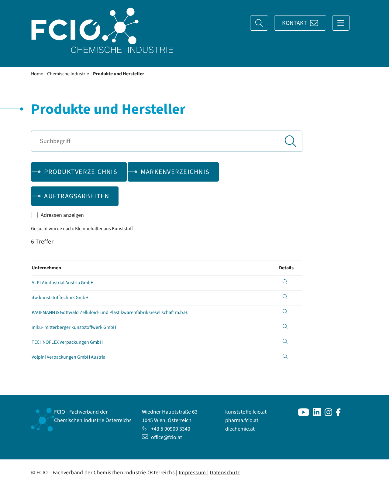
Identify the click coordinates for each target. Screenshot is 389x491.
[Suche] (259, 23)
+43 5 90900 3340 (170, 429)
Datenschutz (225, 472)
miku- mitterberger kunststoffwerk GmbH (74, 327)
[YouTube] (303, 414)
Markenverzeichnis (175, 172)
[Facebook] (338, 414)
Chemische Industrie (68, 73)
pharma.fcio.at (241, 420)
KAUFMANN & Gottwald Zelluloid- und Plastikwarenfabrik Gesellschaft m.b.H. (110, 312)
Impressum (193, 472)
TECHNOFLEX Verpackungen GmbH (67, 342)
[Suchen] (290, 141)
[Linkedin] (317, 414)
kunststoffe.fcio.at (246, 412)
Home (37, 73)
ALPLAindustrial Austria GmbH (63, 282)
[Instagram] (328, 414)
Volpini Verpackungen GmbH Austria (68, 357)
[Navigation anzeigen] (340, 23)
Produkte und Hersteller (118, 73)
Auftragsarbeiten (76, 196)
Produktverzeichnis (80, 172)
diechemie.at (240, 429)
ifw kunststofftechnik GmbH (60, 297)
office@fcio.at (166, 437)
